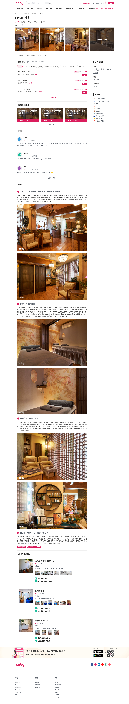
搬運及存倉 (49, 8)
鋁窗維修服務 (109, 8)
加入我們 (17, 689)
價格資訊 (57, 682)
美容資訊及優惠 (59, 685)
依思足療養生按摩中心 (44, 561)
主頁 (18, 13)
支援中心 (17, 685)
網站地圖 (57, 697)
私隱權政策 (18, 692)
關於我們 (17, 682)
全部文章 (57, 687)
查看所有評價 (51, 178)
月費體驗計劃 (38, 687)
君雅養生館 (39, 591)
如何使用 (37, 682)
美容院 (34, 13)
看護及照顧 (69, 8)
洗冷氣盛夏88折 (100, 8)
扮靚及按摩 (19, 8)
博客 (16, 694)
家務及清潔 (30, 8)
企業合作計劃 (38, 685)
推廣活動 (57, 694)
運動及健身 (59, 8)
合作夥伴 (57, 692)
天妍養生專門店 (41, 620)
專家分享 (57, 689)
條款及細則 (18, 687)
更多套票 (51, 124)
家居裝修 (39, 8)
